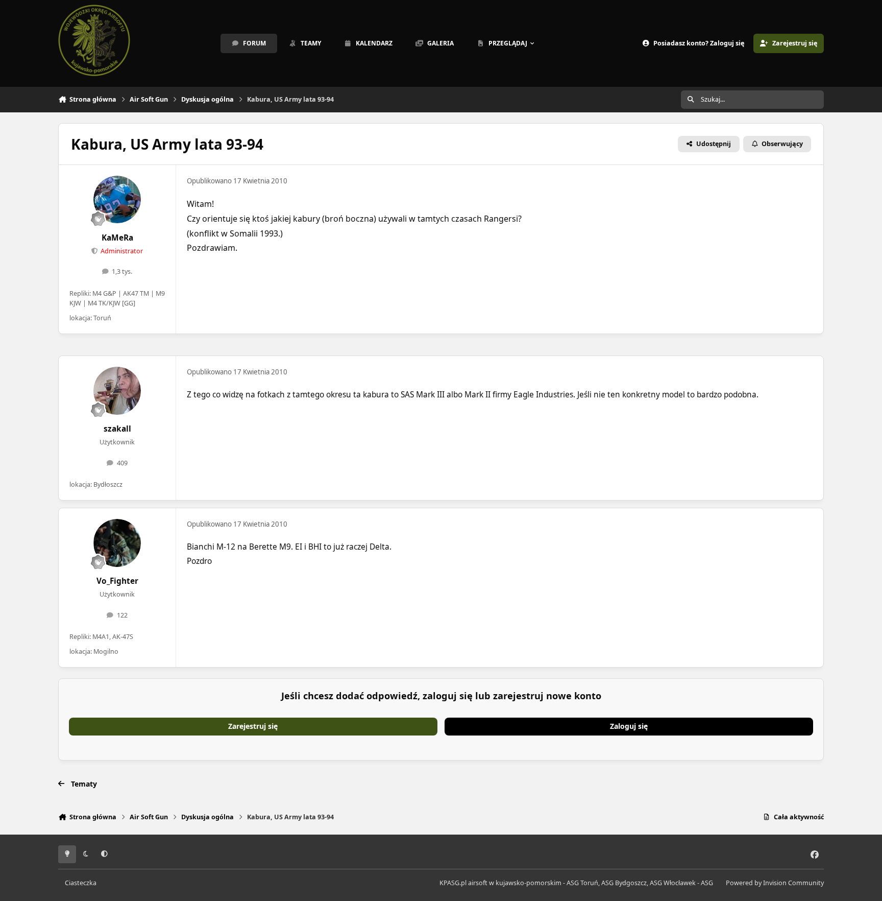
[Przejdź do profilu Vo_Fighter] (117, 543)
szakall (117, 428)
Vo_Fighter (117, 581)
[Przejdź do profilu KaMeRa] (117, 200)
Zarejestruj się (253, 726)
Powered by (775, 883)
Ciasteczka (80, 883)
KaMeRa (117, 237)
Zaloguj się (629, 726)
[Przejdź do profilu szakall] (117, 391)
